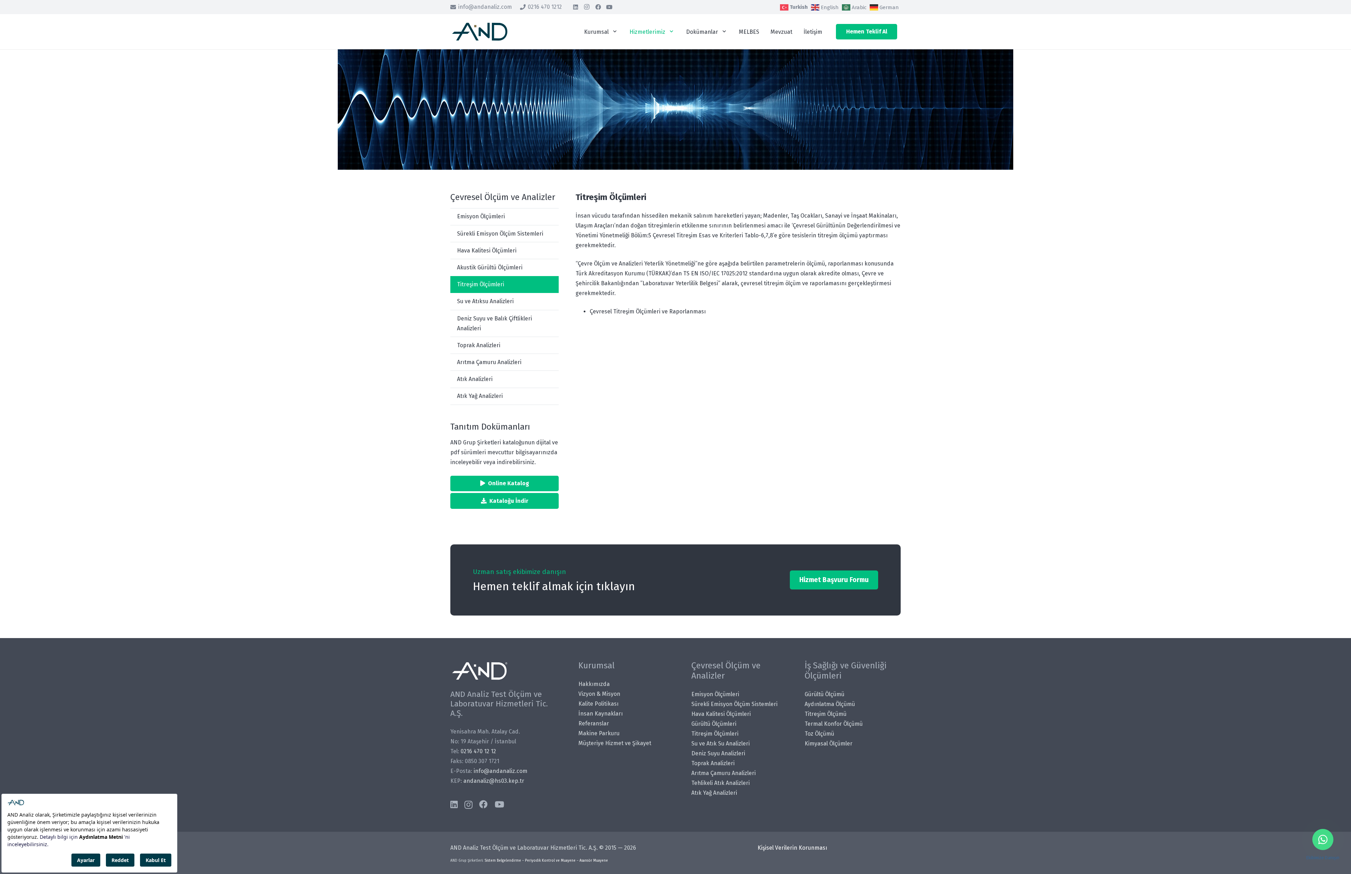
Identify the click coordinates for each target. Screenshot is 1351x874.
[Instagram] (586, 7)
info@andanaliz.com (500, 771)
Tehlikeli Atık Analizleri (720, 783)
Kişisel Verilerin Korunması (792, 847)
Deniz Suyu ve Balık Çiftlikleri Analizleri (494, 323)
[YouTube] (609, 7)
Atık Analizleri (475, 379)
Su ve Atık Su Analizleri (720, 743)
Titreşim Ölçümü (825, 714)
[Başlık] (479, 31)
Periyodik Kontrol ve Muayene (550, 861)
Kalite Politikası (598, 703)
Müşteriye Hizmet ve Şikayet (614, 743)
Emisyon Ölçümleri (481, 216)
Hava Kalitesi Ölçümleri (486, 250)
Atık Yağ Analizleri (480, 396)
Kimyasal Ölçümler (828, 743)
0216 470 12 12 (478, 751)
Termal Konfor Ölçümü (834, 723)
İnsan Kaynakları (600, 713)
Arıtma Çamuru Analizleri (489, 362)
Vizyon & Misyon (599, 694)
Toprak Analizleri (478, 345)
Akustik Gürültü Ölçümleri (489, 267)
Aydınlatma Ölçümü (830, 704)
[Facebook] (598, 7)
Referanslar (593, 723)
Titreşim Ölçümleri (480, 284)
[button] (614, 31)
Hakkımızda (594, 684)
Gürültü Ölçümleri (713, 723)
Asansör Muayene (593, 861)
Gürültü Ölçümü (824, 694)
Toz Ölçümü (819, 733)
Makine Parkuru (599, 733)
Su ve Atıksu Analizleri (485, 301)
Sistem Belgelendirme (502, 861)
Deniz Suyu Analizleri (718, 753)
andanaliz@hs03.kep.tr (493, 781)
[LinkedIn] (575, 7)
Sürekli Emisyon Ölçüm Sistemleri (500, 233)
